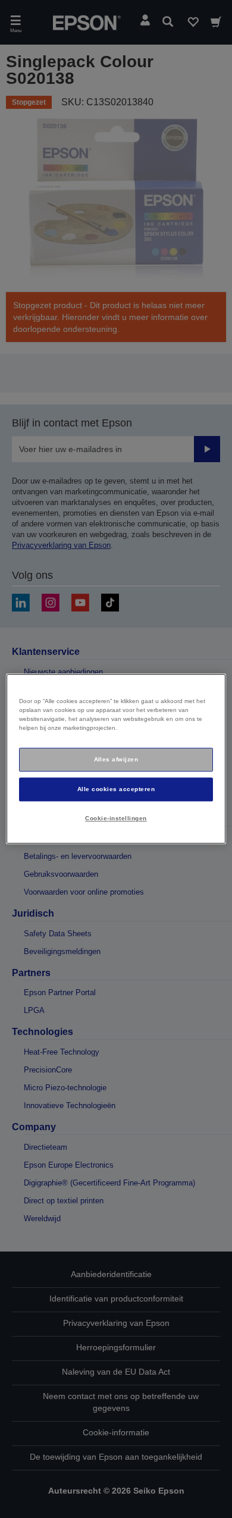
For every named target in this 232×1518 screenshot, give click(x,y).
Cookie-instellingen (115, 818)
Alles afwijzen (116, 759)
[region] (116, 758)
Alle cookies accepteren (116, 789)
